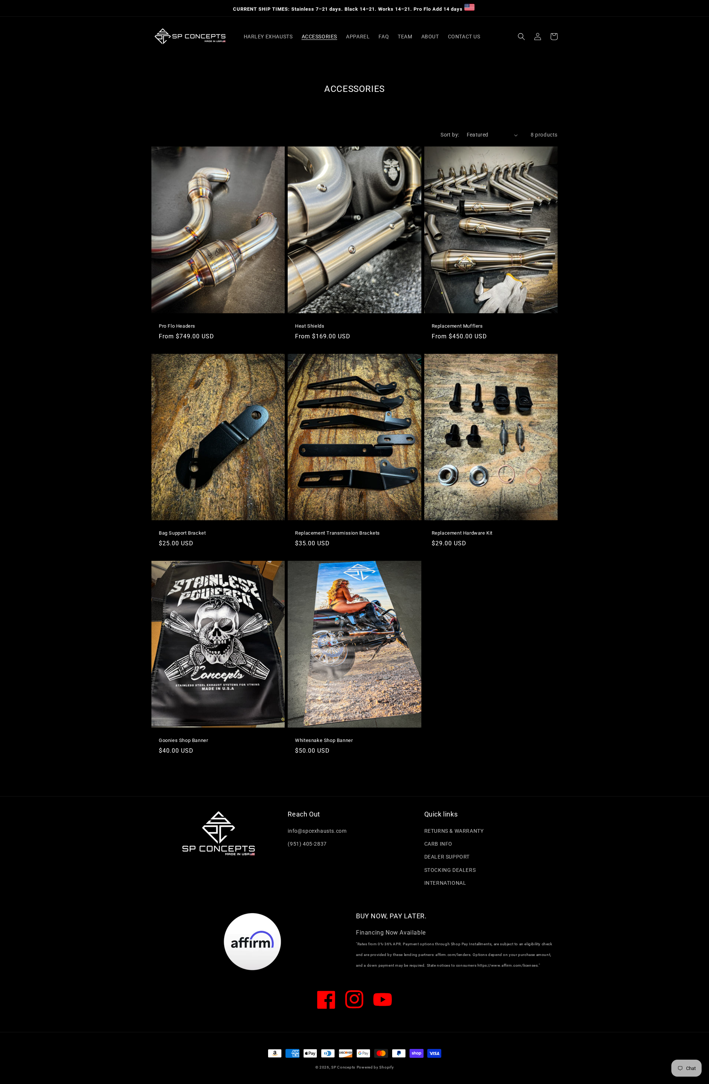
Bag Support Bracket (182, 533)
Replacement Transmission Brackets (337, 533)
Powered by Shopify (375, 1067)
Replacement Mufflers (457, 326)
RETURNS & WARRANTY (454, 831)
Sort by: (450, 135)
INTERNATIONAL (445, 883)
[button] (521, 36)
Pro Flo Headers (177, 326)
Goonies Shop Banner (183, 740)
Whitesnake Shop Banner (324, 740)
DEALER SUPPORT (447, 857)
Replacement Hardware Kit (462, 533)
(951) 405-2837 (307, 844)
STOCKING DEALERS (450, 870)
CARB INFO (438, 844)
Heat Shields (309, 326)
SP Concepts (343, 1067)
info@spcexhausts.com (317, 831)
